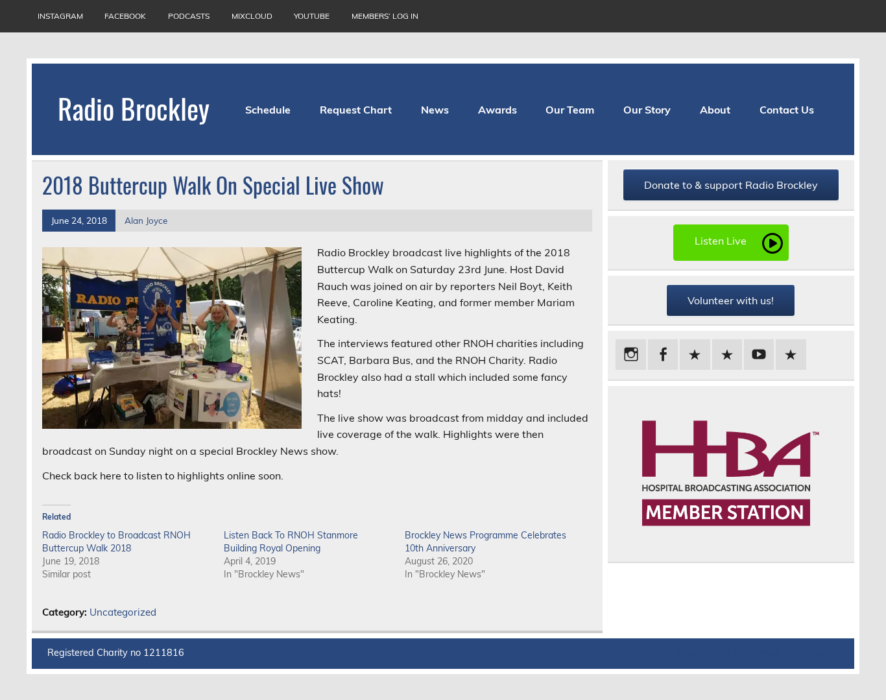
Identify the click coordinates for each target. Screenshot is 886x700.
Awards (497, 109)
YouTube (311, 16)
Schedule (268, 109)
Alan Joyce (146, 220)
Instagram (60, 16)
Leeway (819, 653)
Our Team (569, 109)
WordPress (756, 653)
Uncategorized (123, 612)
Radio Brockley (134, 107)
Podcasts (189, 16)
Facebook (125, 16)
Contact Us (787, 109)
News (435, 109)
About (715, 109)
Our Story (647, 109)
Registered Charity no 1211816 (115, 652)
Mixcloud (252, 16)
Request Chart (356, 109)
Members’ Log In (385, 16)
